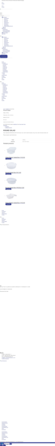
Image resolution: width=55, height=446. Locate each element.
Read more (8, 204)
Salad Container (5, 71)
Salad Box (3, 424)
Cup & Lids (3, 425)
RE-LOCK (4, 65)
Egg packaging (5, 70)
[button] (27, 36)
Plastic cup (4, 66)
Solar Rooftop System (6, 31)
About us (3, 212)
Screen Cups (5, 67)
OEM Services (5, 29)
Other (3, 428)
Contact (3, 76)
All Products (4, 211)
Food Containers (4, 431)
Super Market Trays (5, 427)
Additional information (8, 127)
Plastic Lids (5, 68)
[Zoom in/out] (10, 444)
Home (3, 61)
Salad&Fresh (15, 124)
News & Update (4, 75)
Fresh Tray (4, 69)
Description (7, 126)
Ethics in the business (6, 30)
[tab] (28, 126)
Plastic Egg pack (4, 426)
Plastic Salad (21, 124)
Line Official (4, 77)
